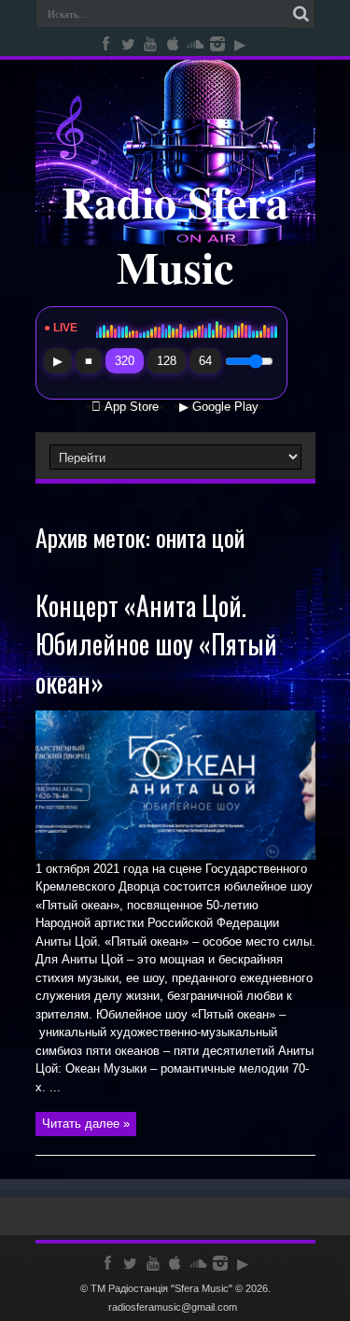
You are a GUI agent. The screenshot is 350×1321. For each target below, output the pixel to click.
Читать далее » (86, 1124)
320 (124, 361)
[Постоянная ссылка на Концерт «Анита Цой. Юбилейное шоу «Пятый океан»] (175, 856)
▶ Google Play (219, 407)
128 (166, 361)
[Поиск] (301, 14)
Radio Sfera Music (175, 233)
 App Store (125, 407)
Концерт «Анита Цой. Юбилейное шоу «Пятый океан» (156, 643)
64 (205, 361)
